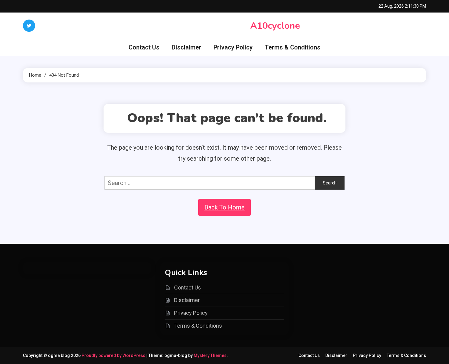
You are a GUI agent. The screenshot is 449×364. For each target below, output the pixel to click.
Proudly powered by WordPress (114, 355)
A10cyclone (275, 26)
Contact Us (144, 47)
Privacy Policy (233, 47)
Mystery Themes (210, 355)
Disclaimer (186, 47)
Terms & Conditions (292, 47)
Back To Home (224, 207)
